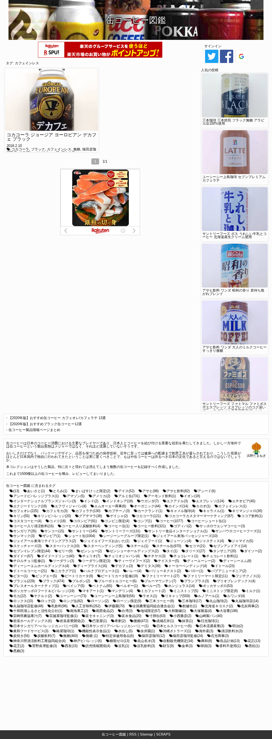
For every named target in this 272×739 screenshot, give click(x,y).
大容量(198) (229, 611)
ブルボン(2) (81, 581)
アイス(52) (126, 491)
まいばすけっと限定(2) (92, 491)
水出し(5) (125, 631)
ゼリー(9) (65, 551)
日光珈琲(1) (210, 621)
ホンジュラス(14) (181, 586)
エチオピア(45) (243, 501)
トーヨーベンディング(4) (187, 566)
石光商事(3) (220, 636)
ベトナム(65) (102, 586)
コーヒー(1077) (171, 521)
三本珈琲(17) (192, 601)
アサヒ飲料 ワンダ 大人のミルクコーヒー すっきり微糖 (234, 349)
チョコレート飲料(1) (222, 556)
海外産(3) (206, 631)
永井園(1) (148, 631)
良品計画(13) (230, 641)
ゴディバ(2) (183, 526)
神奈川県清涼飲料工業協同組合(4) (39, 641)
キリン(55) (21, 516)
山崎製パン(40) (210, 616)
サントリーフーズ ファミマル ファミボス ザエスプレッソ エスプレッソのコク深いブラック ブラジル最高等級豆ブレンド (234, 407)
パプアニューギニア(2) (228, 571)
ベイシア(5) (75, 586)
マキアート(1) (93, 591)
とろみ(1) (60, 491)
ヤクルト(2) (43, 596)
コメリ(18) (57, 521)
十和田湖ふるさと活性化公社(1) (37, 611)
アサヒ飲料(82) (178, 491)
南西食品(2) (105, 611)
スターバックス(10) (64, 546)
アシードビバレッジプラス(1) (36, 496)
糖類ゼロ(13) (119, 641)
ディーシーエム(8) (237, 561)
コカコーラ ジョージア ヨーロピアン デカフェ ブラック (51, 137)
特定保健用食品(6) (120, 636)
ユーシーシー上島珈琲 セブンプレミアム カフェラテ (234, 178)
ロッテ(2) (48, 601)
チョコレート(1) (185, 556)
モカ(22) (19, 596)
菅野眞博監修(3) (44, 646)
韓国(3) (206, 646)
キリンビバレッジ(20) (54, 516)
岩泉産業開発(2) (72, 621)
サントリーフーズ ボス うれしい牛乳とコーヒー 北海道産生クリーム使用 (234, 235)
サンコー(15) (54, 531)
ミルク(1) (253, 591)
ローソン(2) (100, 601)
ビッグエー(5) (46, 576)
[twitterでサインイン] (211, 63)
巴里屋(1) (99, 621)
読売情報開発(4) (98, 646)
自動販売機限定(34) (178, 641)
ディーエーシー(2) (201, 561)
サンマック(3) (24, 536)
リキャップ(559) (177, 596)
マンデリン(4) (122, 591)
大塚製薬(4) (203, 611)
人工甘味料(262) (87, 606)
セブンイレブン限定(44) (31, 551)
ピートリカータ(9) (79, 576)
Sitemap (146, 734)
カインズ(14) (178, 506)
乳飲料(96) (59, 606)
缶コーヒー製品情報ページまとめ (34, 430)
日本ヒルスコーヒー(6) (174, 626)
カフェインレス (27, 63)
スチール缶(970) (168, 546)
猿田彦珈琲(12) (153, 636)
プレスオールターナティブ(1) (36, 586)
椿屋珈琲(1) (65, 631)
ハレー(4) (134, 571)
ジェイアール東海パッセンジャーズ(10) (187, 536)
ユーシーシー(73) (73, 596)
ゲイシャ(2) (119, 516)
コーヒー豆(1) (118, 526)
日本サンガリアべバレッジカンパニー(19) (45, 626)
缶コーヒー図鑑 (114, 734)
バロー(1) (196, 571)
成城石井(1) (165, 621)
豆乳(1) (123, 646)
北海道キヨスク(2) (219, 606)
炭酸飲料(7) (46, 636)
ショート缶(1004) (81, 536)
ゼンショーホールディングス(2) (134, 551)
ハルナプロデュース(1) (101, 571)
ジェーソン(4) (180, 541)
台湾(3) (127, 611)
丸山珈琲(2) (218, 601)
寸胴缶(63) (157, 616)
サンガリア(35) (24, 531)
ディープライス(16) (92, 566)
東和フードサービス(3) (30, 631)
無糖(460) (70, 636)
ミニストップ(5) (185, 591)
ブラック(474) (53, 581)
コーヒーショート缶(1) (208, 521)
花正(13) (254, 641)
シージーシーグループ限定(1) (125, 536)
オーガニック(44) (147, 506)
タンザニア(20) (224, 551)
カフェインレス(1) (232, 506)
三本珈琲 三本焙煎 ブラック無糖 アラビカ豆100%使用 (233, 122)
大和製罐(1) (177, 611)
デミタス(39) (150, 566)
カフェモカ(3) (56, 511)
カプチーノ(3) (119, 511)
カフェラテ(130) (87, 511)
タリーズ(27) (195, 551)
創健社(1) (189, 606)
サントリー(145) (84, 531)
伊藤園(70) (116, 606)
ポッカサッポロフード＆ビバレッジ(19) (43, 591)
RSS (133, 734)
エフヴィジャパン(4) (70, 506)
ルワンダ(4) (236, 596)
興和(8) (206, 641)
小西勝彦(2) (182, 616)
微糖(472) (141, 621)
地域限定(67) (150, 611)
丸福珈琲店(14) (246, 601)
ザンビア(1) (51, 536)
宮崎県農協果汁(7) (27, 616)
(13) (16, 491)
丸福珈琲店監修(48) (28, 606)
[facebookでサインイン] (226, 63)
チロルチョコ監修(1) (29, 561)
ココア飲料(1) (251, 516)
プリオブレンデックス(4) (236, 581)
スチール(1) (139, 546)
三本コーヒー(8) (161, 601)
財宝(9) (168, 646)
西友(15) (71, 646)
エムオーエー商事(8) (110, 506)
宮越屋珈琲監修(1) (63, 616)
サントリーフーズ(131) (122, 531)
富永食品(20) (131, 616)
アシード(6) (206, 491)
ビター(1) (20, 576)
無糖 (76, 149)
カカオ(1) (203, 506)
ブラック (38, 149)
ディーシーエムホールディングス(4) (41, 566)
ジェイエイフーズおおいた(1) (106, 541)
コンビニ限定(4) (117, 521)
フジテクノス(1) (248, 576)
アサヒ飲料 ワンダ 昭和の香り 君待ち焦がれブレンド (233, 292)
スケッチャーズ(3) (27, 546)
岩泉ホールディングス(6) (32, 621)
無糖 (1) (92, 636)
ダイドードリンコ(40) (57, 556)
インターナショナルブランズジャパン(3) (44, 501)
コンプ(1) (144, 521)
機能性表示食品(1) (96, 631)
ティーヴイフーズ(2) (134, 561)
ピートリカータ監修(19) (119, 576)
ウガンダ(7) (150, 501)
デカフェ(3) (124, 566)
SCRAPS (163, 734)
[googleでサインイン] (241, 63)
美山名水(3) (146, 641)
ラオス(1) (150, 596)
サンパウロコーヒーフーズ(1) (238, 531)
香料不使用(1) (230, 646)
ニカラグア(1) (65, 571)
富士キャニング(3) (100, 616)
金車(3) (187, 646)
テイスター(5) (168, 561)
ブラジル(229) (24, 581)
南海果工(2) (79, 611)
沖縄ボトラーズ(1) (177, 631)
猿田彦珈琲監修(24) (188, 636)
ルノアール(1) (208, 596)
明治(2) (237, 626)
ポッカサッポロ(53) (218, 586)
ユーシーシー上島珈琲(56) (114, 596)
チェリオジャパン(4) (124, 556)
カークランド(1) (150, 511)
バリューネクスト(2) (165, 571)
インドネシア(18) (119, 501)
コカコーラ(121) (148, 516)
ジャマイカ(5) (242, 541)
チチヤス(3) (156, 556)
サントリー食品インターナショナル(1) (177, 531)
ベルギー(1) (129, 586)
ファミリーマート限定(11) (207, 576)
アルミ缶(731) (129, 496)
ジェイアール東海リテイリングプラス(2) (44, 541)
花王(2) (18, 646)
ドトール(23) (225, 566)
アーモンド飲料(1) (162, 496)
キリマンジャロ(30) (247, 511)
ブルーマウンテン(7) (160, 581)
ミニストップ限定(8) (222, 591)
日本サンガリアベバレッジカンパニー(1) (117, 626)
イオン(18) (192, 496)
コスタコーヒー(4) (27, 521)
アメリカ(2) (101, 496)
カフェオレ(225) (25, 511)
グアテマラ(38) (90, 516)
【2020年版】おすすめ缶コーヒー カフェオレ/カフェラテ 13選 (57, 418)
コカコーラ (20, 149)
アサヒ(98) (150, 491)
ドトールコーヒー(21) (30, 571)
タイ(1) (172, 551)
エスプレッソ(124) (210, 501)
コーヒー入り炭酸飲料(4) (81, 526)
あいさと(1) (36, 491)
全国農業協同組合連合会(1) (154, 606)
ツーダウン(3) (63, 561)
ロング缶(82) (73, 601)
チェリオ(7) (91, 556)
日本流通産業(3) (211, 626)
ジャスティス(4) (211, 541)
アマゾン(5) (75, 496)
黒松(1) (254, 646)
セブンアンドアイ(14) (230, 546)
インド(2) (91, 501)
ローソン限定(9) (129, 601)
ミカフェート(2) (153, 591)
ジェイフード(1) (149, 541)
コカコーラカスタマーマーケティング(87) (201, 516)
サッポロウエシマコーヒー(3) (222, 526)
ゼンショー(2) (91, 551)
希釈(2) (120, 621)
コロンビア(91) (85, 521)
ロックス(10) (23, 601)
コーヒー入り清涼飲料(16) (33, 526)
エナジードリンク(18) (30, 506)
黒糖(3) (18, 651)
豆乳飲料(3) (146, 646)
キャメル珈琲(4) (182, 511)
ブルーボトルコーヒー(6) (117, 581)
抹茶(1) (187, 621)
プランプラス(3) (196, 581)
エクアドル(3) (177, 501)
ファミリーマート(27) (162, 576)
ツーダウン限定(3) (96, 561)
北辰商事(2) (250, 606)
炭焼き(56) (21, 636)
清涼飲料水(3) (232, 631)
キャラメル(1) (213, 511)
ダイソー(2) (253, 551)
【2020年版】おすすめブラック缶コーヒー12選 (45, 424)
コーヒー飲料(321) (151, 526)
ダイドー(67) (23, 556)
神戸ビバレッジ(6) (88, 641)
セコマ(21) (197, 546)
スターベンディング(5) (104, 546)
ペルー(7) (153, 586)
